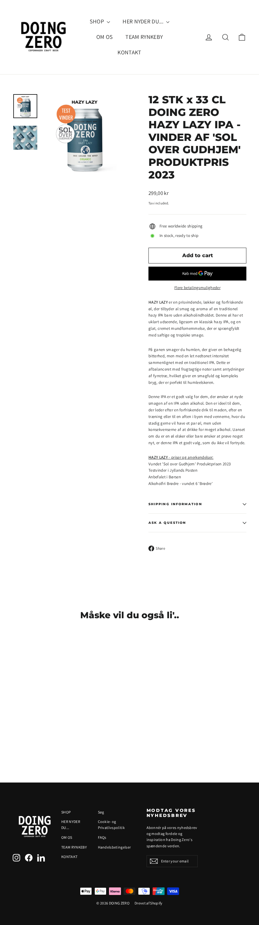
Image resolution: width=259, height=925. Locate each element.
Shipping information (175, 504)
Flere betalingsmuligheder (197, 287)
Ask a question (167, 523)
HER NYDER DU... (144, 21)
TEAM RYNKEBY (144, 36)
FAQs (102, 837)
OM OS (104, 36)
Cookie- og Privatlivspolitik (111, 824)
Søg (101, 812)
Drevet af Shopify (149, 903)
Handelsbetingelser (114, 847)
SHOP (97, 21)
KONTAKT (129, 52)
